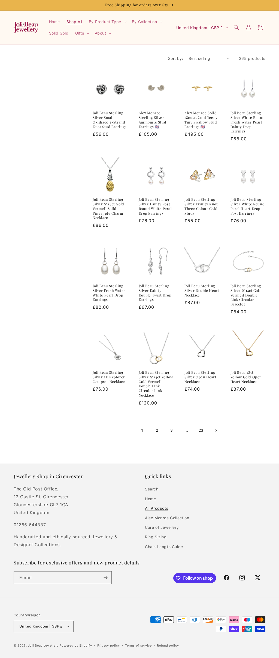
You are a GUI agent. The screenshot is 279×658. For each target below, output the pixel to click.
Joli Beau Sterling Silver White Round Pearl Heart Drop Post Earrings (248, 206)
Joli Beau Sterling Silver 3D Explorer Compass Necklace (109, 377)
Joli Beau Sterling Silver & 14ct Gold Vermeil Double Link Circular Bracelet (246, 295)
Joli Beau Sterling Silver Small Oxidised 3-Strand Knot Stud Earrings (110, 120)
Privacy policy (108, 645)
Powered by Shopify (76, 645)
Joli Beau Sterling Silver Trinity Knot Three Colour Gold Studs (201, 206)
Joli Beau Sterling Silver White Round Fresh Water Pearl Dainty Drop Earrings (248, 122)
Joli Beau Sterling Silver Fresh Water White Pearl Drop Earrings (109, 293)
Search (152, 489)
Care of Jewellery (162, 527)
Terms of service (138, 645)
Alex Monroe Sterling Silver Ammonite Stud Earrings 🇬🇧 (152, 120)
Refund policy (168, 645)
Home (150, 498)
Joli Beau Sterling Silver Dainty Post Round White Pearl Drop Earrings (155, 206)
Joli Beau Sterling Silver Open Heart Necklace (200, 377)
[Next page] (216, 430)
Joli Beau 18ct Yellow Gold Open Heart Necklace (246, 377)
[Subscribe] (105, 577)
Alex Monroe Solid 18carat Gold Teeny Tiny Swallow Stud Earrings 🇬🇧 (201, 120)
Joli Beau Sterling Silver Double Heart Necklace (201, 290)
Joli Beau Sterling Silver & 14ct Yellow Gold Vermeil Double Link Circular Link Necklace (156, 383)
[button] (107, 21)
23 (201, 430)
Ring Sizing (156, 537)
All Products (156, 508)
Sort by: (175, 58)
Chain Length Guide (164, 546)
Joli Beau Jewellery (43, 645)
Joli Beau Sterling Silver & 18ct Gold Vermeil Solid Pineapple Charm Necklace (108, 208)
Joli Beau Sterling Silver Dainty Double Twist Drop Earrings (155, 293)
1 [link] (142, 430)
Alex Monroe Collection (167, 517)
